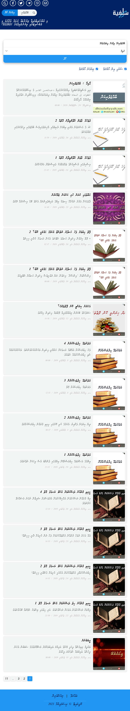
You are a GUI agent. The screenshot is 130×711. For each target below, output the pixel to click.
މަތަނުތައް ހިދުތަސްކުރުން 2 (77, 417)
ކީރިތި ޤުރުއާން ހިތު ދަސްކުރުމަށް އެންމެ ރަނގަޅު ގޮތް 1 (63, 603)
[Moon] (5, 3)
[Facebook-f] (13, 3)
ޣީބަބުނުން (86, 640)
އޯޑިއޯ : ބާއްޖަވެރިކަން (80, 83)
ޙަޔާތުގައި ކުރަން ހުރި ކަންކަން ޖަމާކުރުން (71, 195)
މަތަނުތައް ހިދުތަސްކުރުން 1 (77, 455)
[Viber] (37, 3)
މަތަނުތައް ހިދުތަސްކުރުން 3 (77, 380)
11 (5, 678)
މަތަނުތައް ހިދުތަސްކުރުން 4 (77, 343)
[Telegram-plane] (29, 3)
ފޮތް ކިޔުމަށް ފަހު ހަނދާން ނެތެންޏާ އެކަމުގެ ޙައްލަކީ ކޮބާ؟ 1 (60, 269)
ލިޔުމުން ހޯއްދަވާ (86, 69)
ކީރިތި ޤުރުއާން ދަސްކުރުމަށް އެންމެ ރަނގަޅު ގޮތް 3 (65, 529)
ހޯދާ (65, 59)
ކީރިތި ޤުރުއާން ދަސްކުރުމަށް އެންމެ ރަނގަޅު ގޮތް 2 (65, 566)
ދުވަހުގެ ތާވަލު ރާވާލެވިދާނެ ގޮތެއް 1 (73, 158)
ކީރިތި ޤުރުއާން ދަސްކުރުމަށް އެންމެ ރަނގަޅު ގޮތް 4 (65, 492)
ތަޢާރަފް (73, 696)
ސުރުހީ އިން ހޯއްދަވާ (113, 69)
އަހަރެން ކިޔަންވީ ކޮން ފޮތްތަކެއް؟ (74, 306)
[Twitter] (21, 3)
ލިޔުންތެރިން (57, 696)
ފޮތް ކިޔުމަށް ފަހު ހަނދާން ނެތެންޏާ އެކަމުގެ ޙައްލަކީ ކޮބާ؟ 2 (60, 232)
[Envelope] (45, 3)
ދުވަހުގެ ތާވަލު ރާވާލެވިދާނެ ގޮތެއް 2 (73, 120)
